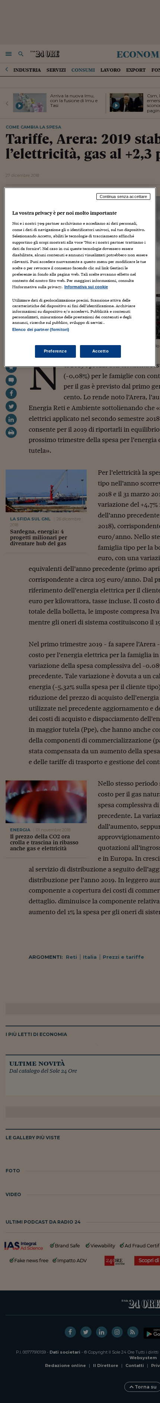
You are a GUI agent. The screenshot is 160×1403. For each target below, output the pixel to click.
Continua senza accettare (123, 196)
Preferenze (55, 351)
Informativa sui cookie (86, 287)
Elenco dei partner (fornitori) (40, 329)
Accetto (100, 351)
